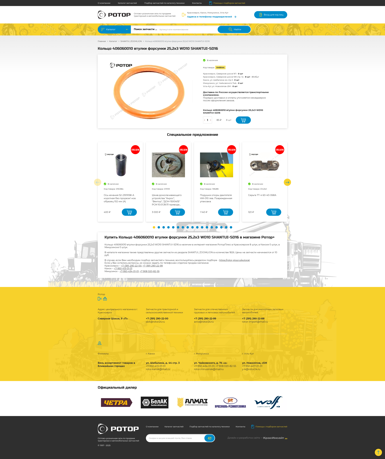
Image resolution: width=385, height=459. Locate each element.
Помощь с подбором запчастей (229, 3)
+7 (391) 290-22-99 (153, 265)
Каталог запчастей (127, 3)
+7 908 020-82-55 (149, 271)
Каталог (111, 29)
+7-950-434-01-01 (129, 271)
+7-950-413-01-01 (123, 268)
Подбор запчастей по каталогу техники (164, 3)
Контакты (197, 3)
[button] (154, 227)
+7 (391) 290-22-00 (131, 265)
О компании (104, 3)
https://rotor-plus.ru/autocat (234, 260)
